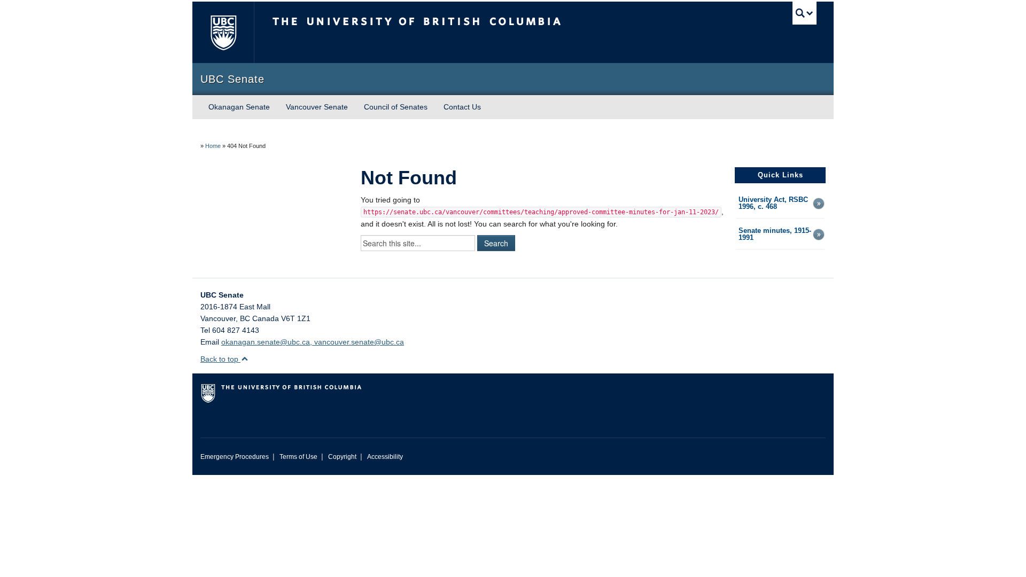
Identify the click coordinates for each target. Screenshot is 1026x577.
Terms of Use (298, 457)
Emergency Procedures (234, 457)
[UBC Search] (804, 13)
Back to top (220, 359)
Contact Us (462, 107)
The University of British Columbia (223, 32)
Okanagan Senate (239, 107)
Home (213, 146)
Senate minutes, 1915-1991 (775, 234)
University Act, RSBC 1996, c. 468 (773, 203)
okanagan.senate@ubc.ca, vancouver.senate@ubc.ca (312, 342)
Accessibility (385, 457)
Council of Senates (396, 107)
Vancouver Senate (317, 107)
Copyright (342, 457)
